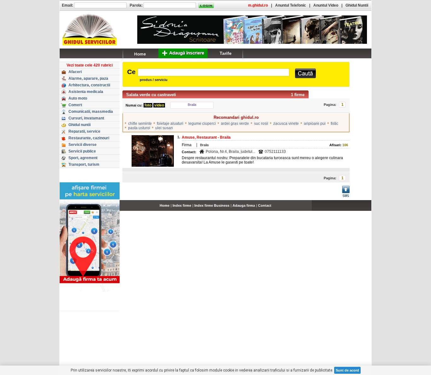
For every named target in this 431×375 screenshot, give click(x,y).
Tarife (226, 53)
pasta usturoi (139, 128)
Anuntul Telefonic (290, 5)
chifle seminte (140, 123)
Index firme (182, 205)
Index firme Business (211, 205)
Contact (264, 205)
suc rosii (261, 123)
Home (164, 205)
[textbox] (213, 72)
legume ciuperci (202, 123)
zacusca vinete (286, 123)
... (370, 209)
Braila (192, 105)
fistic (334, 123)
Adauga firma (244, 205)
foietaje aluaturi (170, 123)
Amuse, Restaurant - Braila (206, 137)
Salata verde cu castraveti (151, 94)
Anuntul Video (325, 5)
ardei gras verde (235, 123)
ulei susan (164, 128)
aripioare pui (315, 123)
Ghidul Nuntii (356, 5)
